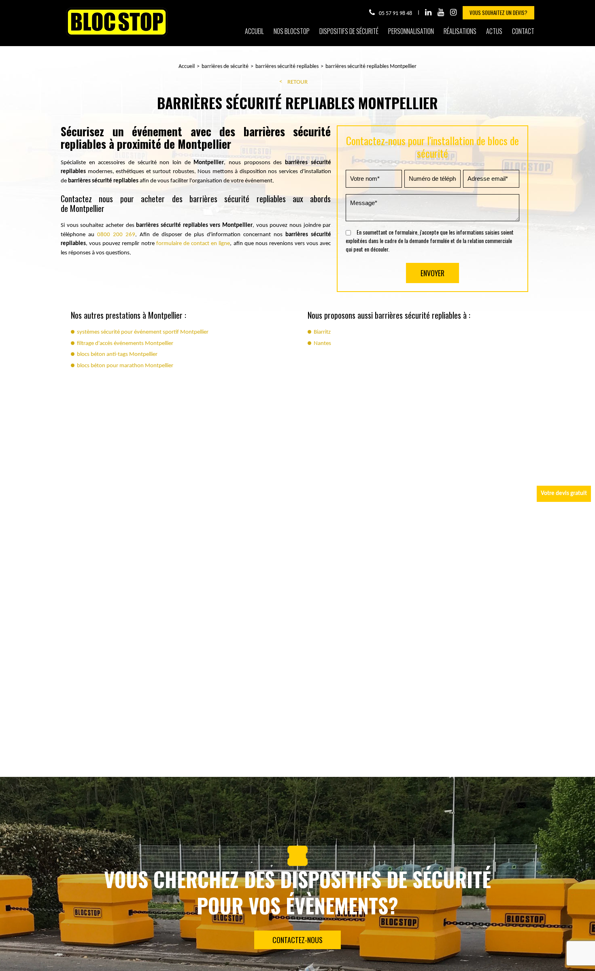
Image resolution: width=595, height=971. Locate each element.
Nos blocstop (292, 31)
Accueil (254, 31)
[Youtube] (441, 12)
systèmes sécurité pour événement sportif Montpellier (142, 332)
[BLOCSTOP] (117, 36)
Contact (523, 31)
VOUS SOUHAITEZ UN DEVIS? (498, 12)
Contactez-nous (297, 940)
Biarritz (322, 332)
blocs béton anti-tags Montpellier (117, 354)
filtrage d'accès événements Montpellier (125, 344)
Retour (297, 82)
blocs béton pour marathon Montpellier (125, 366)
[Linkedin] (428, 12)
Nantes (322, 344)
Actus (494, 31)
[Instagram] (453, 12)
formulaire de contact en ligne (193, 244)
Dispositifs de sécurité (348, 31)
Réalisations (460, 31)
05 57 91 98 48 (395, 14)
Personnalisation (411, 31)
